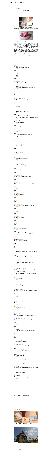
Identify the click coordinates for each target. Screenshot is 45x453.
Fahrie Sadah (17, 93)
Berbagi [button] (7, 7)
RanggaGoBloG (18, 98)
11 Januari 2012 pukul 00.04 (21, 66)
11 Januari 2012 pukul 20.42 (21, 336)
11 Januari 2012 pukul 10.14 (20, 193)
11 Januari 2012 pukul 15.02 (22, 313)
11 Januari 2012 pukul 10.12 (20, 175)
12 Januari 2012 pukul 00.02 (22, 354)
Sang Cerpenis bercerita (19, 176)
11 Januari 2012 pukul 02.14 (23, 98)
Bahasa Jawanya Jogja (19, 443)
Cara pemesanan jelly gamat (19, 381)
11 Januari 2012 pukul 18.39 (22, 329)
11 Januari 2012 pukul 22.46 (21, 344)
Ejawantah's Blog (19, 217)
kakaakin (17, 370)
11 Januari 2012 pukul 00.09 (21, 73)
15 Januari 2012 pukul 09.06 (22, 375)
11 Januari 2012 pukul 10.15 (20, 200)
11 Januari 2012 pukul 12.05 (23, 250)
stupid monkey (18, 81)
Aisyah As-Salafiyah (18, 268)
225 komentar (17, 424)
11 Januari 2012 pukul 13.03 (20, 284)
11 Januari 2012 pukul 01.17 (22, 81)
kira (16, 284)
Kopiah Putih (18, 194)
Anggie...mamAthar (18, 322)
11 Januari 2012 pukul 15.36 (22, 318)
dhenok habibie (18, 250)
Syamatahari (17, 325)
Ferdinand (17, 260)
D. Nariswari (17, 318)
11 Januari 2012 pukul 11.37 (21, 246)
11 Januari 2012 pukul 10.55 (22, 239)
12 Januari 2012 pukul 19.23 (21, 370)
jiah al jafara (18, 183)
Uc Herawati (17, 375)
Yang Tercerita (16, 62)
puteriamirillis (17, 289)
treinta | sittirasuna (16, 2)
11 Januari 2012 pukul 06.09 (23, 120)
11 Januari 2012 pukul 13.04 (22, 289)
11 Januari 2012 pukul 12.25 (23, 268)
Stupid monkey (18, 228)
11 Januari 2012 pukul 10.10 (21, 164)
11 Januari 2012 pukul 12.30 (20, 277)
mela (16, 144)
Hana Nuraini (17, 366)
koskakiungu (17, 329)
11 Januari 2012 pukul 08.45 (20, 144)
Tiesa (17, 201)
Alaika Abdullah (18, 313)
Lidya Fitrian (17, 354)
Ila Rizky (17, 66)
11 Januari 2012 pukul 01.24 (22, 86)
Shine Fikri (17, 152)
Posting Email (17, 61)
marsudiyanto (18, 235)
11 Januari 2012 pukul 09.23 (21, 157)
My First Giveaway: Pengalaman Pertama (23, 423)
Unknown (17, 102)
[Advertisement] (26, 403)
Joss (16, 129)
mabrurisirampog (19, 169)
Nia (16, 301)
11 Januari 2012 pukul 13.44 (20, 301)
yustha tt (17, 336)
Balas (17, 68)
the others (17, 362)
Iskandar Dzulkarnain (18, 305)
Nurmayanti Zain (18, 120)
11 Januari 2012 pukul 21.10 (21, 340)
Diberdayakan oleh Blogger (23, 449)
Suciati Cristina (18, 239)
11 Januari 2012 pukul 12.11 (21, 260)
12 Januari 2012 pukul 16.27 (22, 366)
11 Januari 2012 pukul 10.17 (20, 216)
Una (16, 171)
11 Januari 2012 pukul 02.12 (22, 93)
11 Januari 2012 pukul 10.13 (20, 182)
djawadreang (17, 86)
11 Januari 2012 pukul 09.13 (21, 152)
